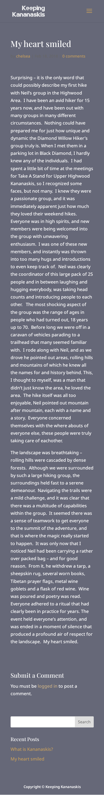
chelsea (23, 56)
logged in (47, 686)
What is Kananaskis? (32, 749)
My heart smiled (27, 759)
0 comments (73, 56)
